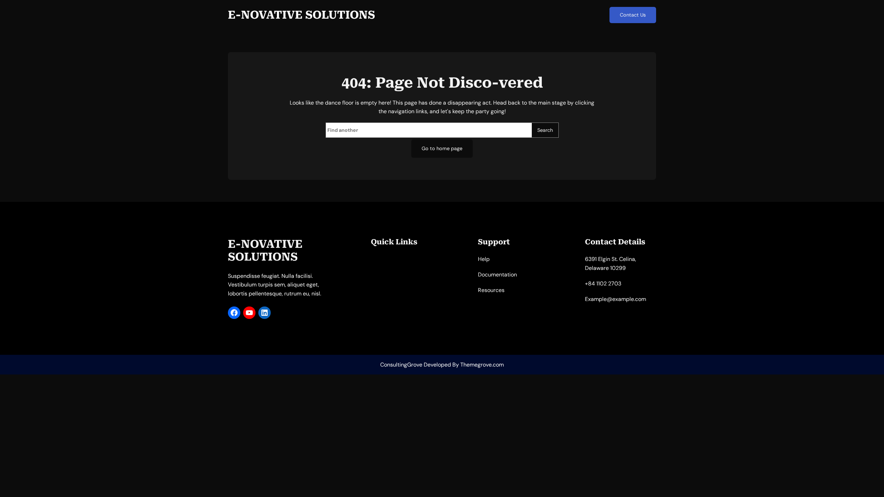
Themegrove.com (482, 364)
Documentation (497, 274)
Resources (491, 290)
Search (545, 130)
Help (484, 259)
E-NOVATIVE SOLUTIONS (301, 14)
